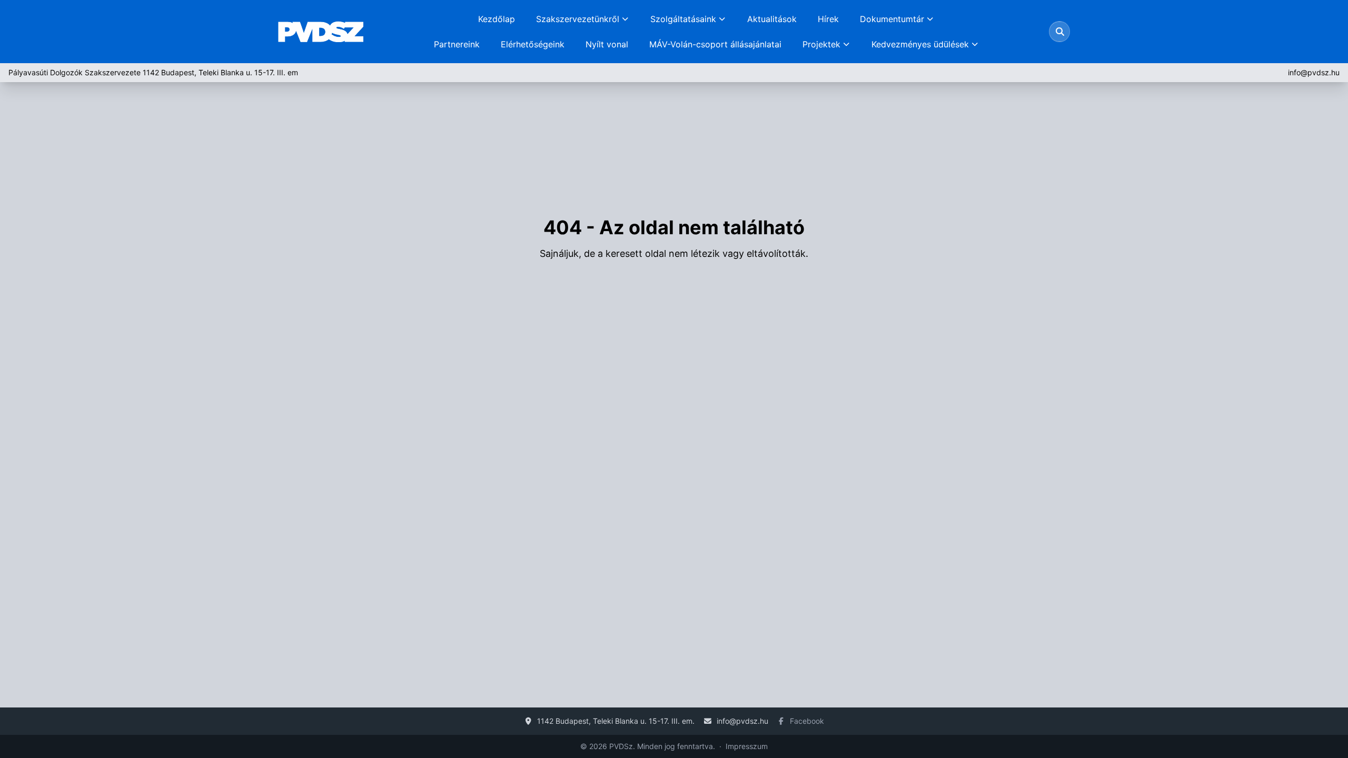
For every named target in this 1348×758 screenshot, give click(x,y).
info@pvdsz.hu (1314, 72)
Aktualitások (772, 19)
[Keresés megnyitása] (1060, 31)
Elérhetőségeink (532, 44)
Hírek (828, 19)
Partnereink (457, 44)
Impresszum (747, 746)
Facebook (807, 720)
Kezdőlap (496, 19)
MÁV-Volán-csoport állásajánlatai (715, 44)
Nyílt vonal (607, 44)
